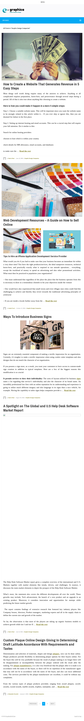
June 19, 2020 (19, 158)
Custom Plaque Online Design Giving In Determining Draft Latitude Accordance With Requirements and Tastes (40, 644)
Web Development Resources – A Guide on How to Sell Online (41, 222)
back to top (77, 716)
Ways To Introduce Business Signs (27, 316)
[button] (42, 2)
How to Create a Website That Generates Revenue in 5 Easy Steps (41, 86)
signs (79, 378)
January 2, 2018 (24, 694)
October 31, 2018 (20, 308)
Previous (33, 704)
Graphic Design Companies (31, 158)
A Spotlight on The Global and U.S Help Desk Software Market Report (41, 408)
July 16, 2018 (19, 632)
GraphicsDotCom (10, 716)
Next (52, 704)
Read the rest (25, 151)
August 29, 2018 (20, 397)
